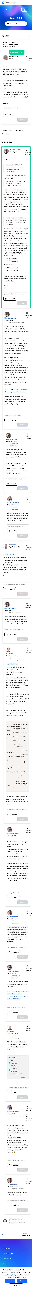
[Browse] (7, 9)
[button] (10, 1281)
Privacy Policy (11, 1275)
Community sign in (24, 10)
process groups (13, 108)
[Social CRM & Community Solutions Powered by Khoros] (26, 1235)
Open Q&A (5, 36)
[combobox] (16, 23)
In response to (17, 322)
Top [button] (2, 1234)
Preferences (16, 1285)
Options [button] (29, 36)
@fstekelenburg (12, 664)
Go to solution (17, 52)
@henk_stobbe (9, 554)
